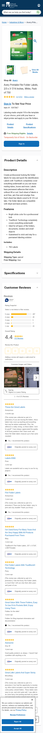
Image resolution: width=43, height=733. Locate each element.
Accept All (18, 728)
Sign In (7, 103)
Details (30, 133)
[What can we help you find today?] (38, 12)
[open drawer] (3, 5)
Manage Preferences (17, 715)
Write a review (29, 97)
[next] (30, 71)
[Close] (32, 699)
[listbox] (17, 73)
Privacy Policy (21, 710)
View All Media (35, 71)
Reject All (17, 722)
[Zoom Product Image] (35, 41)
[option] (10, 73)
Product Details (10, 125)
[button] (38, 5)
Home (4, 22)
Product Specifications (29, 125)
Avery (15, 80)
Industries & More (16, 22)
